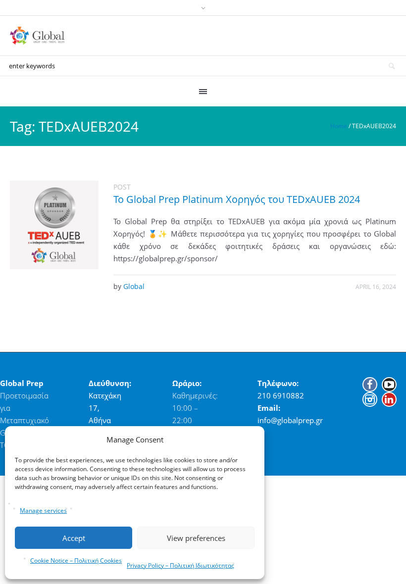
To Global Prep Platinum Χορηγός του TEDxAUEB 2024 (236, 199)
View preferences (196, 538)
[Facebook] (369, 384)
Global (134, 286)
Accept (73, 538)
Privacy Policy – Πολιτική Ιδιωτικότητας (180, 565)
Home (338, 126)
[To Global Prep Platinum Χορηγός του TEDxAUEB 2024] (54, 225)
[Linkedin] (389, 399)
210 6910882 (280, 395)
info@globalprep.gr (290, 420)
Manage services (43, 510)
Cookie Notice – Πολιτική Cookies (76, 560)
